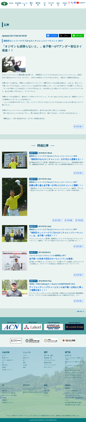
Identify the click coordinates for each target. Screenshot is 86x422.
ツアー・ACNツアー (7, 360)
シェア (53, 35)
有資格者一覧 (48, 358)
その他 (25, 365)
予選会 (4, 367)
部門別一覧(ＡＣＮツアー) (72, 370)
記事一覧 (4, 390)
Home (11, 3)
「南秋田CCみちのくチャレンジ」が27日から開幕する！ (55, 159)
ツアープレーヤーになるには (73, 393)
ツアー (4, 355)
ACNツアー (5, 358)
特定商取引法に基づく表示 (72, 405)
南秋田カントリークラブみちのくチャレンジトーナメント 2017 (33, 41)
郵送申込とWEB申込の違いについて (32, 393)
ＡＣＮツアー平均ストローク (73, 377)
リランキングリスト (49, 360)
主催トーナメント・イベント (73, 395)
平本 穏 (80, 220)
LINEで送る (79, 35)
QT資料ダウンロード (8, 402)
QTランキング (48, 367)
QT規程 (4, 398)
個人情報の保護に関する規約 (73, 402)
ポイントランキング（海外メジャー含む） (74, 358)
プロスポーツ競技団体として (73, 390)
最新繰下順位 (48, 362)
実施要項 (4, 400)
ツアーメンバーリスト (50, 365)
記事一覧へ (80, 311)
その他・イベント (7, 369)
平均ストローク (69, 368)
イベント (46, 395)
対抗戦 (46, 393)
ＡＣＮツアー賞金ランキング (73, 375)
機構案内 (67, 388)
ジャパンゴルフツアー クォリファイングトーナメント (32, 389)
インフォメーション (7, 388)
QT (3, 362)
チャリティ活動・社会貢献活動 (74, 398)
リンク (67, 400)
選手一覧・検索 (48, 355)
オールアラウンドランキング (73, 365)
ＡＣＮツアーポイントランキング (74, 372)
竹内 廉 (69, 220)
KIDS (24, 367)
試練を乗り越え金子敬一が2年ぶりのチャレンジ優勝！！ (55, 185)
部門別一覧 (68, 355)
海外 (24, 362)
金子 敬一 (79, 126)
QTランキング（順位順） (9, 393)
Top (45, 388)
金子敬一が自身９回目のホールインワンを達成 (50, 259)
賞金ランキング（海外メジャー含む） (74, 362)
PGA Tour (4, 365)
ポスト (66, 35)
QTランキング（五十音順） (9, 395)
